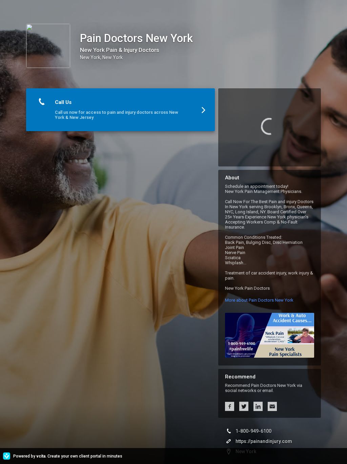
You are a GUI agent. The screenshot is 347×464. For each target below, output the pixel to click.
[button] (120, 109)
